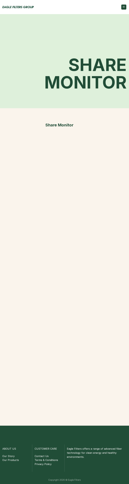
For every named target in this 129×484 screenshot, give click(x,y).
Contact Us (42, 456)
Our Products (10, 460)
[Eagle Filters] (18, 7)
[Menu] (123, 7)
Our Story (8, 456)
